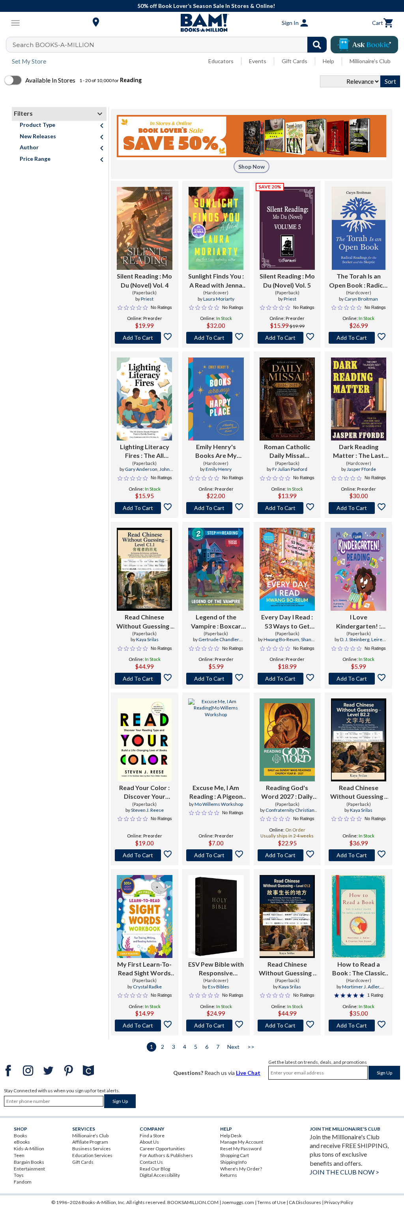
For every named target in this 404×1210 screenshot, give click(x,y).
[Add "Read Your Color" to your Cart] (144, 855)
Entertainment (29, 1169)
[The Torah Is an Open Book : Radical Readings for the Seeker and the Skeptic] (358, 228)
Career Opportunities (162, 1149)
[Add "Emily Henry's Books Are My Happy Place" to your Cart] (216, 508)
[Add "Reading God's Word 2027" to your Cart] (287, 855)
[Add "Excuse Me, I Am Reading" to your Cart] (216, 855)
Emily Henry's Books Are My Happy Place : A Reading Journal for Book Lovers (216, 451)
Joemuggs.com (238, 1202)
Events (257, 61)
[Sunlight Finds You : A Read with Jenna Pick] (216, 228)
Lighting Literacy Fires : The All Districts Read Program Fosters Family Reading (144, 451)
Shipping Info (233, 1162)
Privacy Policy (338, 1202)
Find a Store (152, 1135)
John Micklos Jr (152, 472)
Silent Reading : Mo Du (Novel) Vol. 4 (144, 280)
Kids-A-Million (29, 1149)
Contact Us (151, 1162)
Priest (147, 299)
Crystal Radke (147, 987)
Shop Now (251, 166)
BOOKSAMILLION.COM (193, 1202)
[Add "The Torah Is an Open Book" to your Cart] (358, 338)
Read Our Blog (155, 1169)
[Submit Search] (317, 45)
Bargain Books (29, 1162)
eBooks (22, 1142)
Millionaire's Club (370, 61)
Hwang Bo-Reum (281, 639)
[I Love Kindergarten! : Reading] (358, 569)
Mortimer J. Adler (360, 987)
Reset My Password (241, 1149)
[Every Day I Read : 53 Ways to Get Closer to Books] (287, 569)
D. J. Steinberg (354, 639)
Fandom (23, 1182)
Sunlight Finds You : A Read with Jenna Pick (216, 281)
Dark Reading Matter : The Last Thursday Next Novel (358, 451)
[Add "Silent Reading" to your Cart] (144, 338)
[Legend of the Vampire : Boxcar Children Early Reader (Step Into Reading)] (215, 569)
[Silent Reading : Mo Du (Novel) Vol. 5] (287, 228)
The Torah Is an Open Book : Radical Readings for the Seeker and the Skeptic (358, 281)
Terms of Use (271, 1202)
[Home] (202, 23)
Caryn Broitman (361, 299)
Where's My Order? (241, 1169)
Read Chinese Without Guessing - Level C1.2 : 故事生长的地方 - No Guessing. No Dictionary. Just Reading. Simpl (287, 969)
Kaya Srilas (147, 639)
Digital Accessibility (160, 1175)
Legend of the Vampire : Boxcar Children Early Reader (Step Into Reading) (215, 621)
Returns (228, 1175)
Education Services (92, 1155)
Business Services (91, 1149)
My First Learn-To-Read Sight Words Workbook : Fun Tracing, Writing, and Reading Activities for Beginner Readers (144, 969)
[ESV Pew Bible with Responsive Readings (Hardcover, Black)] (216, 916)
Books (20, 1135)
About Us (149, 1142)
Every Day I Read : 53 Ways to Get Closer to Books (287, 621)
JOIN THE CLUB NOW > (344, 1172)
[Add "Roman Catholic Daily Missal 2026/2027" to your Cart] (287, 508)
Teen (19, 1155)
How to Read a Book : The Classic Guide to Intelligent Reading (359, 969)
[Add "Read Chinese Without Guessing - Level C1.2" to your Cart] (287, 1025)
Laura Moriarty (218, 299)
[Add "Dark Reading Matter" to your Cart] (358, 508)
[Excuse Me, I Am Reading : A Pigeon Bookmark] (216, 739)
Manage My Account (241, 1142)
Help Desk (230, 1135)
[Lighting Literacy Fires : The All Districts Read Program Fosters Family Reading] (144, 399)
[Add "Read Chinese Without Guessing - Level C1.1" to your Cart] (144, 679)
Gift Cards (294, 61)
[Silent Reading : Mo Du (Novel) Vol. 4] (144, 228)
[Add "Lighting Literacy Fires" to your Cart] (144, 508)
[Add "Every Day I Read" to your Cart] (287, 679)
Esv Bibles (218, 987)
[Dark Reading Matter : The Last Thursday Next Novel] (358, 399)
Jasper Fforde (361, 469)
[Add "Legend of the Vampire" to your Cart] (216, 679)
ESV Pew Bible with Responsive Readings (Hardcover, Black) (216, 969)
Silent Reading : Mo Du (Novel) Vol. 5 (287, 280)
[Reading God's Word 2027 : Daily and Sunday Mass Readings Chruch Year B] (287, 739)
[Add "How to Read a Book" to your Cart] (358, 1025)
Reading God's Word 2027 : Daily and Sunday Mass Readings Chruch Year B (287, 792)
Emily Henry (219, 469)
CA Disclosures (305, 1202)
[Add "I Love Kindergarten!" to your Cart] (358, 679)
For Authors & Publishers (166, 1155)
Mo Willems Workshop (219, 804)
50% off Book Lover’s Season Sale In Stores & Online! (206, 5)
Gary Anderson (141, 469)
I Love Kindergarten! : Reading (358, 621)
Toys (19, 1175)
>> (250, 1046)
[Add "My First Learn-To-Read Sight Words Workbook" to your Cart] (144, 1025)
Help (328, 61)
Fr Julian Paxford (289, 469)
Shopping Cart (234, 1155)
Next (233, 1046)
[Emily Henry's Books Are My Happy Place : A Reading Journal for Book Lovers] (216, 399)
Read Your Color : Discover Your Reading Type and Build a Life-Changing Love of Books (144, 792)
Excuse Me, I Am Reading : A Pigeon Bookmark (216, 792)
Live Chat (248, 1072)
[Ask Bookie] (364, 44)
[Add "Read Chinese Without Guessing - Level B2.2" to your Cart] (358, 855)
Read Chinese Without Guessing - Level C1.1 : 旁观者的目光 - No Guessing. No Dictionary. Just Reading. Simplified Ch (144, 621)
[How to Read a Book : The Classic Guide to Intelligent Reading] (358, 916)
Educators (221, 61)
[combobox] (171, 44)
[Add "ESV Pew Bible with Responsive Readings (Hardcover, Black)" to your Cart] (216, 1025)
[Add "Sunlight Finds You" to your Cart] (216, 338)
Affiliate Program (90, 1142)
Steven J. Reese (147, 810)
